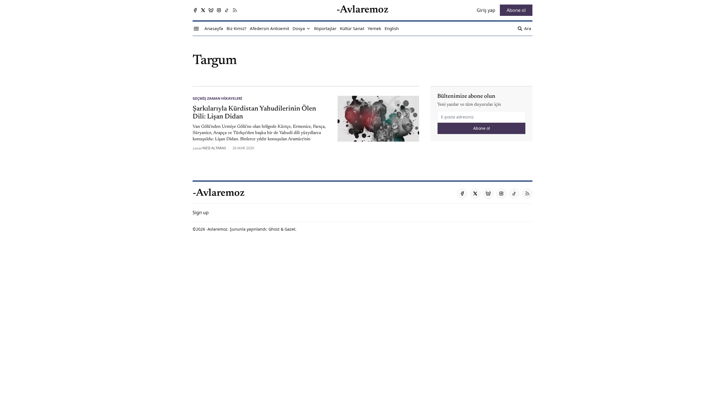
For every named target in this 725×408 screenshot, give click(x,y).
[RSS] (234, 10)
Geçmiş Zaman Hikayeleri (217, 98)
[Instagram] (218, 10)
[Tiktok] (226, 10)
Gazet (290, 229)
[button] (299, 28)
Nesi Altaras (214, 147)
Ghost (274, 229)
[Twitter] (203, 10)
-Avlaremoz (216, 229)
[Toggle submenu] (308, 28)
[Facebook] (195, 10)
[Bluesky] (211, 10)
